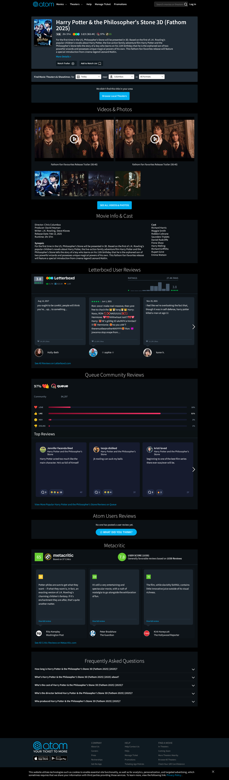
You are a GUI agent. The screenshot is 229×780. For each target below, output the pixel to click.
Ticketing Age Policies (134, 764)
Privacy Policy (174, 775)
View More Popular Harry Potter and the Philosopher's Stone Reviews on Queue (75, 504)
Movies (60, 4)
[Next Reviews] (193, 327)
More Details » (63, 56)
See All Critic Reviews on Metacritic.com (55, 642)
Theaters (74, 4)
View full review (45, 621)
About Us (95, 746)
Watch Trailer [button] (64, 63)
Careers (94, 750)
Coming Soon (164, 750)
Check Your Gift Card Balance (171, 764)
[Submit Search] (186, 4)
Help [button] (89, 4)
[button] (88, 76)
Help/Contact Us (132, 746)
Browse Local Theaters (114, 96)
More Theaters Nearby (168, 755)
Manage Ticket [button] (103, 4)
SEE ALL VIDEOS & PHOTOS (114, 205)
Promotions (130, 759)
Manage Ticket (131, 755)
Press (93, 755)
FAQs (127, 750)
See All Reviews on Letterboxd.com (53, 363)
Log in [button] (192, 4)
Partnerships (96, 759)
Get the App (96, 764)
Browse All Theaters (167, 759)
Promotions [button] (120, 4)
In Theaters (163, 746)
